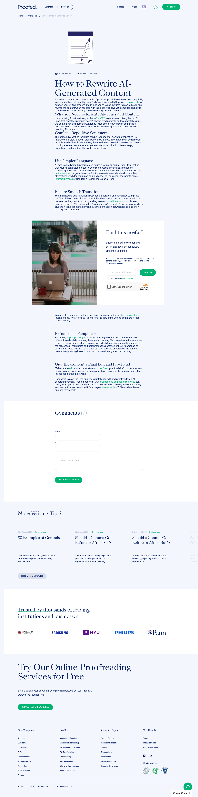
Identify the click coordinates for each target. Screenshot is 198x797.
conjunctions (132, 315)
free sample (108, 387)
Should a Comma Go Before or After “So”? (93, 540)
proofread (103, 368)
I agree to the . (122, 279)
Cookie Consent (181, 793)
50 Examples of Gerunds (39, 538)
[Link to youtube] (150, 755)
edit (71, 368)
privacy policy (127, 279)
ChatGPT (100, 118)
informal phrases (64, 179)
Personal (65, 7)
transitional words (116, 201)
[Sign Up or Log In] (156, 7)
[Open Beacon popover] (188, 787)
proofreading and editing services (117, 382)
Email (57, 443)
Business (49, 7)
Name (57, 432)
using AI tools (132, 102)
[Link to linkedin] (144, 755)
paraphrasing (76, 338)
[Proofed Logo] (27, 7)
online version (62, 173)
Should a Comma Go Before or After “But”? (151, 540)
